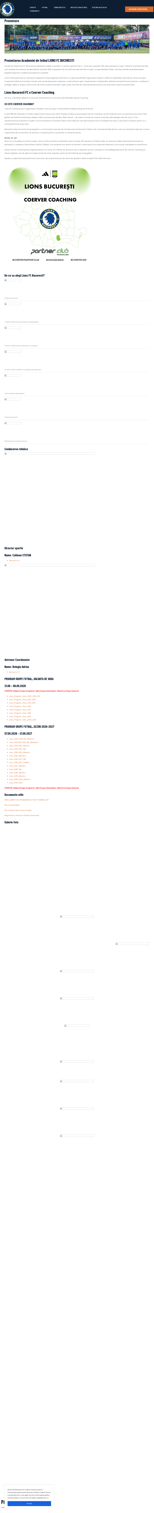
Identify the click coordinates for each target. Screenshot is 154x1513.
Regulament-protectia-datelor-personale (22, 815)
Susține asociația (99, 7)
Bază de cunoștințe (79, 7)
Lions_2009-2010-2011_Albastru (21, 739)
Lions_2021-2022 (16, 783)
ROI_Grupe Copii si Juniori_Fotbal (18, 810)
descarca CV (14, 560)
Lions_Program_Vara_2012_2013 (22, 699)
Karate (33, 7)
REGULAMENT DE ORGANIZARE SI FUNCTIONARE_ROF (27, 800)
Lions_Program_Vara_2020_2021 (22, 720)
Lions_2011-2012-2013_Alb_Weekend (23, 742)
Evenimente (34, 11)
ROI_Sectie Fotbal (12, 805)
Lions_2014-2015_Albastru (19, 752)
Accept (29, 1504)
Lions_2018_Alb (15, 769)
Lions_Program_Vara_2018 (20, 713)
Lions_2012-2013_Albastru (19, 746)
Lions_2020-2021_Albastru (20, 779)
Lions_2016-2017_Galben (19, 762)
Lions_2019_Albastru (17, 776)
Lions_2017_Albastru (17, 766)
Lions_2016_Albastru (17, 756)
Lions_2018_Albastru (17, 773)
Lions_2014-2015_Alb (17, 749)
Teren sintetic (60, 7)
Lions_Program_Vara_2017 (20, 710)
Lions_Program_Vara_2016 (20, 706)
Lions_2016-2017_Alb (17, 759)
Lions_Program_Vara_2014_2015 (22, 703)
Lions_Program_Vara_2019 (20, 716)
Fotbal (45, 7)
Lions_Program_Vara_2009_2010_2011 (24, 696)
